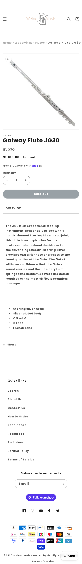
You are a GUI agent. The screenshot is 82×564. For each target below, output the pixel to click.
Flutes (40, 43)
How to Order (18, 416)
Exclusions (16, 442)
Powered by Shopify (44, 555)
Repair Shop (17, 425)
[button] (5, 19)
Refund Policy (18, 451)
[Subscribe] (63, 483)
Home (7, 43)
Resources (16, 434)
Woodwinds (24, 43)
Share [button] (12, 344)
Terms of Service (21, 459)
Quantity (9, 173)
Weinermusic (22, 555)
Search (13, 391)
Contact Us (16, 408)
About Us (15, 399)
